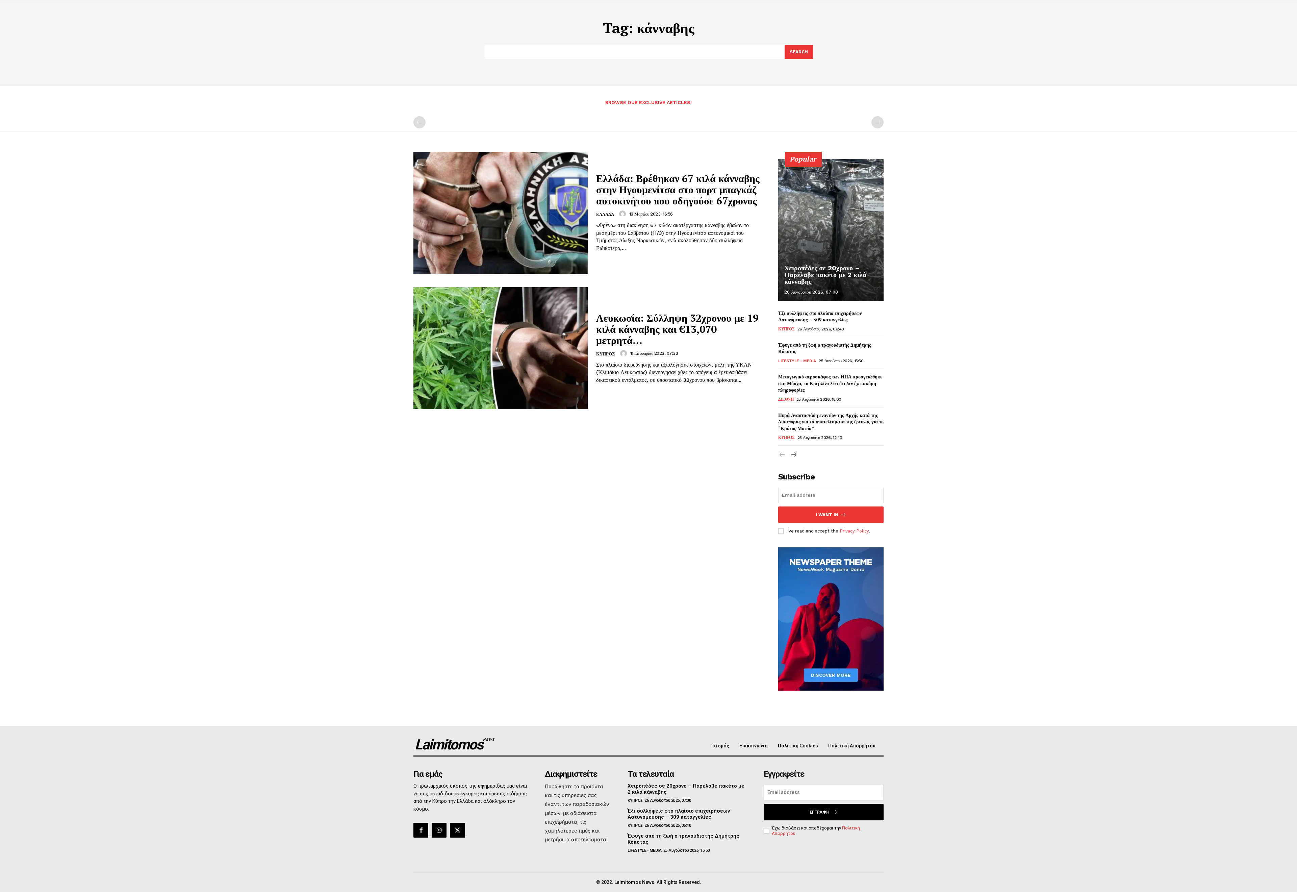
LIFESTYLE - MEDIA (797, 360)
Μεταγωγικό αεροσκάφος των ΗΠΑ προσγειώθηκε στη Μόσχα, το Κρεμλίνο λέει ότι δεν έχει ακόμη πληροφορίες (830, 383)
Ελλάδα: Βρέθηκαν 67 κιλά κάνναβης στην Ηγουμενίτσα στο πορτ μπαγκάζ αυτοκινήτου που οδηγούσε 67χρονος (678, 189)
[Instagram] (439, 830)
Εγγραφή (820, 812)
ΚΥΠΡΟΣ (605, 353)
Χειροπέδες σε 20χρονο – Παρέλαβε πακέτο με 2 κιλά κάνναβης (825, 275)
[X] (457, 830)
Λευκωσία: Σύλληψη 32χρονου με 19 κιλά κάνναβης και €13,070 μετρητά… (677, 329)
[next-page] (793, 455)
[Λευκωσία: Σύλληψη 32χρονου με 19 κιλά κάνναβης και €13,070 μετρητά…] (500, 348)
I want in (827, 514)
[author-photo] (623, 213)
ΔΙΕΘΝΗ (785, 399)
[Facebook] (420, 830)
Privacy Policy (854, 531)
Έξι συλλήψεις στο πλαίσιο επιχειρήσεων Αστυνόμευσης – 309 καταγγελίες (820, 316)
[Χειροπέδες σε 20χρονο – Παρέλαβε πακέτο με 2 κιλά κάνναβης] (831, 230)
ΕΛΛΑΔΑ (605, 214)
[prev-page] (419, 122)
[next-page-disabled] (877, 122)
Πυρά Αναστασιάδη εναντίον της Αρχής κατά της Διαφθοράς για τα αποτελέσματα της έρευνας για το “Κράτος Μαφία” (831, 421)
